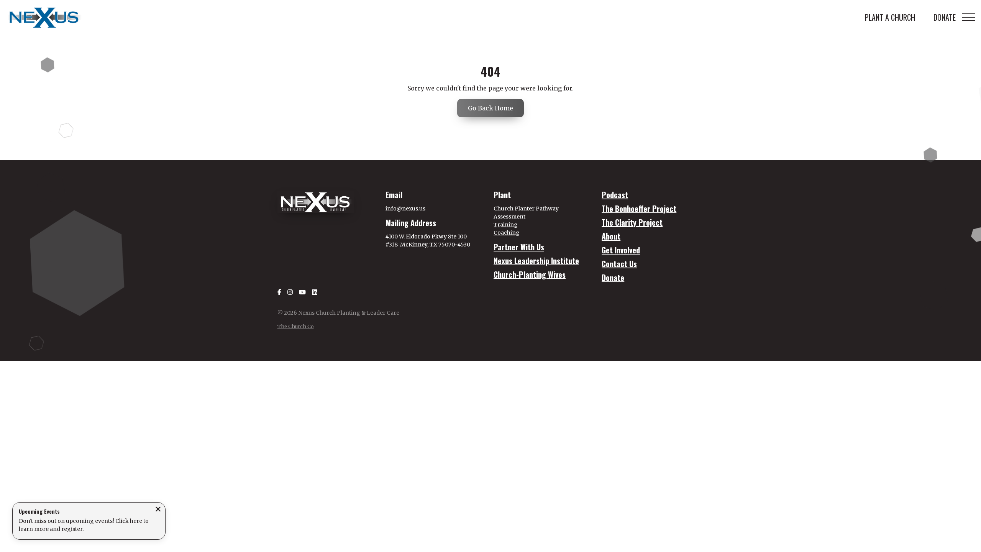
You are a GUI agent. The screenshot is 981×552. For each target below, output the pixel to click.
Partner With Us (519, 247)
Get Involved (621, 250)
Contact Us (619, 263)
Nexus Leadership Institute (536, 260)
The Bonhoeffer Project (639, 208)
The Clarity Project (632, 222)
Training (506, 224)
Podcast (615, 194)
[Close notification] (158, 510)
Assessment (509, 216)
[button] (968, 17)
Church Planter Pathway (526, 208)
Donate (613, 277)
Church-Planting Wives (530, 274)
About (611, 236)
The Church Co (295, 326)
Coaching (507, 232)
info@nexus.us (405, 208)
